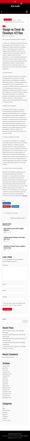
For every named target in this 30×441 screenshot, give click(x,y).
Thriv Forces (15, 6)
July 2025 (5, 378)
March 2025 (6, 386)
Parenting (5, 416)
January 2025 (6, 389)
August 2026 (6, 366)
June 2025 (5, 380)
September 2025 (7, 374)
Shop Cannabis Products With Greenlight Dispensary (14, 229)
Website (5, 297)
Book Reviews (6, 410)
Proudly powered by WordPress (10, 436)
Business (5, 412)
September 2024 (7, 397)
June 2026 (5, 370)
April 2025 (5, 384)
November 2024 (7, 393)
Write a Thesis (6, 420)
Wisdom (5, 418)
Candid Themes (17, 437)
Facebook (7, 203)
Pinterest (7, 206)
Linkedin (15, 206)
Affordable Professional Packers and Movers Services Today (14, 247)
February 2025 (6, 387)
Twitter (16, 203)
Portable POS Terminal (11, 213)
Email (4, 290)
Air (3, 406)
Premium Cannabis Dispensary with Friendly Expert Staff (14, 238)
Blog (4, 26)
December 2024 (7, 391)
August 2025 (6, 376)
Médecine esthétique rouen (17, 218)
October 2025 (6, 372)
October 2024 (6, 395)
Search (4, 319)
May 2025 (5, 382)
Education (5, 414)
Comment (5, 265)
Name (4, 284)
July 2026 (5, 368)
